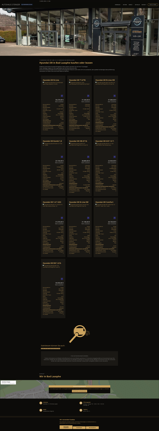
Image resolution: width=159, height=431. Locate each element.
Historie (125, 4)
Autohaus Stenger (11, 4)
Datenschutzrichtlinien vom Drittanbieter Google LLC (93, 388)
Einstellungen (79, 427)
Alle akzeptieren (92, 427)
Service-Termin (152, 4)
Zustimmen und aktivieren (79, 391)
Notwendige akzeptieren (66, 427)
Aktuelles (137, 4)
